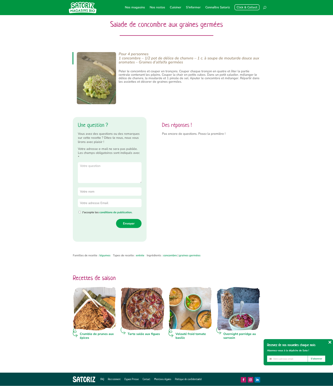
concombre (170, 255)
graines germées (189, 255)
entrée (140, 255)
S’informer (193, 7)
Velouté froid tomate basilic (191, 336)
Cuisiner (175, 7)
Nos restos (157, 7)
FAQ (102, 379)
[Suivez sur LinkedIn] (257, 380)
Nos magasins (135, 7)
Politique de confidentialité (188, 379)
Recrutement (114, 379)
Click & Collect (247, 7)
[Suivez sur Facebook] (243, 380)
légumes (104, 255)
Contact (146, 379)
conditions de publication (115, 212)
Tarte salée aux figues (144, 334)
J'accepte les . (107, 212)
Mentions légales (162, 379)
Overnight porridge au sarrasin (239, 336)
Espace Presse (132, 379)
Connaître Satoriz (217, 7)
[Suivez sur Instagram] (250, 380)
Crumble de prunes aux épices (97, 336)
